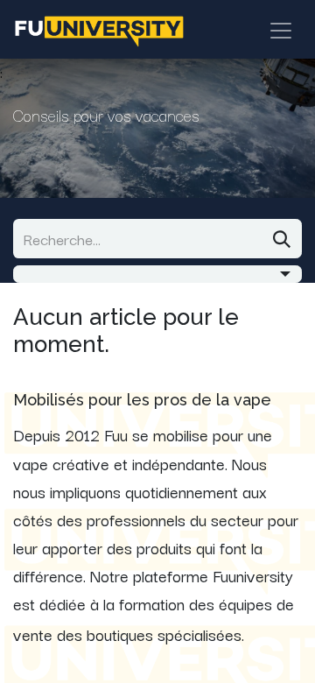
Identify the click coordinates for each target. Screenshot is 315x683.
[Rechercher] (282, 238)
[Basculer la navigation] (281, 29)
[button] (157, 274)
